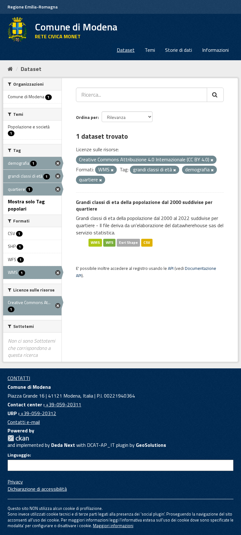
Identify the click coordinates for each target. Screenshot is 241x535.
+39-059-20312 (37, 413)
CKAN (18, 438)
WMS (95, 243)
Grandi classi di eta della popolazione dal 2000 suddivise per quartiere (144, 205)
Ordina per (87, 117)
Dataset (126, 50)
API (171, 268)
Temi (150, 50)
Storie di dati (178, 50)
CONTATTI (19, 378)
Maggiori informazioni (113, 525)
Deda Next (63, 445)
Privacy (15, 481)
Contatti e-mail (24, 422)
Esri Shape (128, 243)
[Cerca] (215, 95)
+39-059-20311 (63, 404)
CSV (146, 243)
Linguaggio (19, 455)
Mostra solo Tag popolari (26, 205)
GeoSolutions (151, 445)
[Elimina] (212, 160)
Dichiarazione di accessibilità (37, 489)
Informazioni (215, 50)
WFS (109, 243)
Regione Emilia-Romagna (33, 6)
